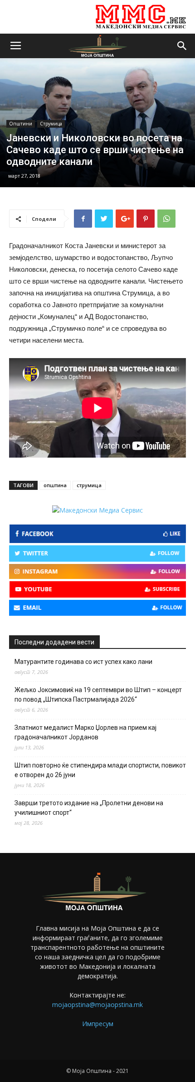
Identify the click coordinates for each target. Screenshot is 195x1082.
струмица (89, 485)
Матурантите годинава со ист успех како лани (83, 661)
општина (55, 485)
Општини (20, 123)
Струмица (51, 123)
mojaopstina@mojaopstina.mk (97, 1004)
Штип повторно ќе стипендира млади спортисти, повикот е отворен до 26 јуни (100, 770)
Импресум (97, 1023)
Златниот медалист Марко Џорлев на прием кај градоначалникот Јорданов (85, 732)
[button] (182, 46)
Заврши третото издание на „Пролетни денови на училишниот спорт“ (89, 807)
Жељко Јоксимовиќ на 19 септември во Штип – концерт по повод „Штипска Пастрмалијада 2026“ (98, 694)
